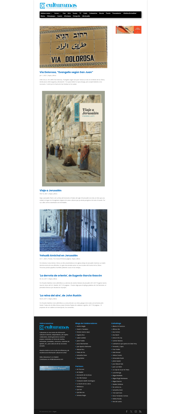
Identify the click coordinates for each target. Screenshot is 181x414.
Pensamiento (116, 13)
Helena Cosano (117, 355)
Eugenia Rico (81, 335)
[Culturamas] (55, 330)
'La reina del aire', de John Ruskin (60, 295)
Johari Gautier (117, 361)
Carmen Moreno (118, 341)
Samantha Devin (82, 355)
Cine (64, 13)
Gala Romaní (116, 352)
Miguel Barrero (117, 381)
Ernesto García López (83, 332)
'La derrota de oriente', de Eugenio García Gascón (71, 275)
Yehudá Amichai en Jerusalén (59, 255)
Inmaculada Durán (118, 358)
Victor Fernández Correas (120, 396)
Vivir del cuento (117, 401)
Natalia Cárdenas (118, 384)
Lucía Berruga (117, 373)
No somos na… (117, 387)
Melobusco (80, 386)
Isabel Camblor (81, 338)
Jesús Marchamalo (82, 344)
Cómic (85, 13)
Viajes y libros (52, 75)
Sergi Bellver (80, 358)
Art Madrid (80, 372)
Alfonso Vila (116, 329)
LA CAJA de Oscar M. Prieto (121, 370)
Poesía (108, 13)
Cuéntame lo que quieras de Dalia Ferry (125, 344)
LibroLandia (86, 16)
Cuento (59, 16)
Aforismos (67, 16)
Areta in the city (117, 338)
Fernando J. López (118, 346)
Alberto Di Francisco (119, 326)
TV (80, 13)
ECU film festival (82, 378)
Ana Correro (116, 332)
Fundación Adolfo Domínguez (86, 381)
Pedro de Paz (81, 352)
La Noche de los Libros (84, 384)
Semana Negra (81, 395)
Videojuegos (51, 16)
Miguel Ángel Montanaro (120, 378)
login (54, 411)
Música (43, 16)
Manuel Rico (80, 349)
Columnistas (93, 13)
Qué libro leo (81, 392)
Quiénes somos (45, 13)
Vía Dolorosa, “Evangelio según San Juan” (66, 72)
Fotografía (76, 16)
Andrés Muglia (81, 326)
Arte (69, 13)
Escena (75, 13)
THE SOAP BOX (117, 393)
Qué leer (79, 389)
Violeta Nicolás (117, 399)
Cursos (56, 13)
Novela (101, 13)
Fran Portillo (116, 349)
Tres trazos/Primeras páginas (62, 259)
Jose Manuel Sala (118, 364)
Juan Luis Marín (117, 367)
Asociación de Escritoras (84, 375)
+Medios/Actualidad (129, 13)
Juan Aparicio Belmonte (84, 346)
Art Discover (80, 369)
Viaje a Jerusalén (50, 190)
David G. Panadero (82, 329)
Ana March (116, 335)
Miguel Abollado (117, 375)
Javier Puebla (81, 341)
